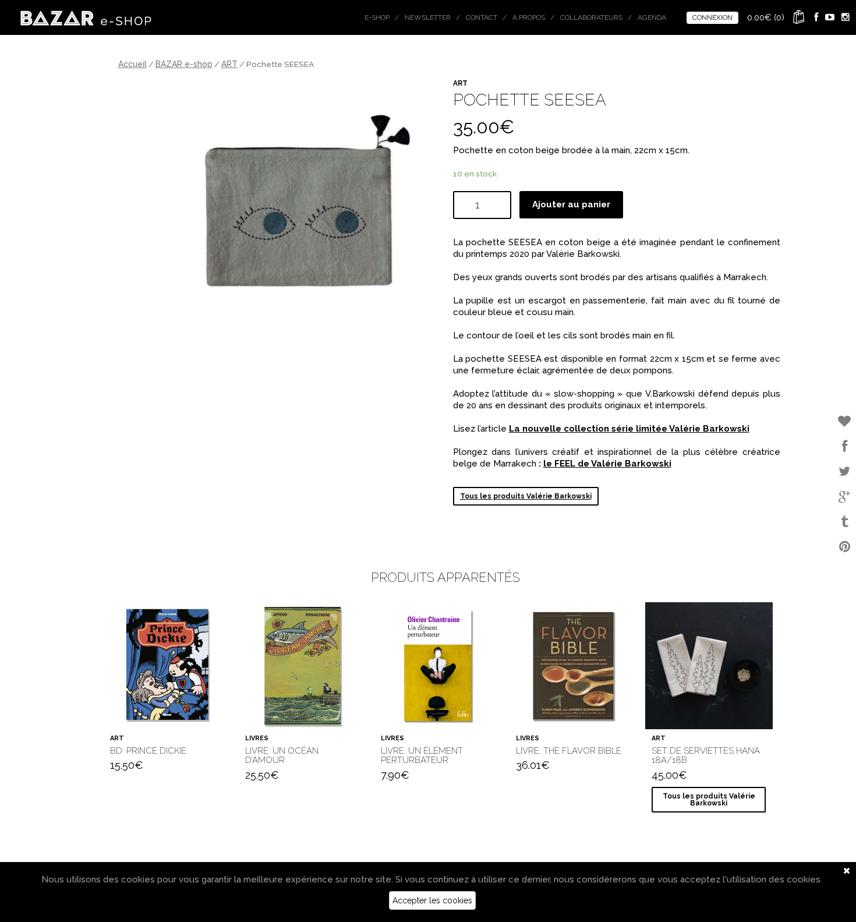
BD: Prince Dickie (148, 751)
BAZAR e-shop (184, 64)
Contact (481, 17)
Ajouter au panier (571, 204)
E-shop (377, 17)
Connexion (712, 17)
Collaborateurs (591, 17)
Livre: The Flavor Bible (568, 751)
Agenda (652, 17)
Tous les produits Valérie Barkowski (526, 496)
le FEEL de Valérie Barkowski (607, 463)
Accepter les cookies (432, 900)
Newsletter (428, 17)
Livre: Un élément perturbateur (422, 756)
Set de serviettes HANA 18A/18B (706, 756)
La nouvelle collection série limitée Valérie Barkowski (629, 428)
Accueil (132, 64)
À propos (528, 17)
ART (229, 64)
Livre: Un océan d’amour (282, 756)
